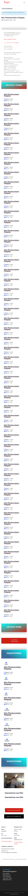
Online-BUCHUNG (14, 810)
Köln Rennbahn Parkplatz (6, 841)
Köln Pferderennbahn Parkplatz (11, 95)
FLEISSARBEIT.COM (14, 894)
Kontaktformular (14, 816)
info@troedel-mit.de (7, 879)
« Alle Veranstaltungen (6, 8)
